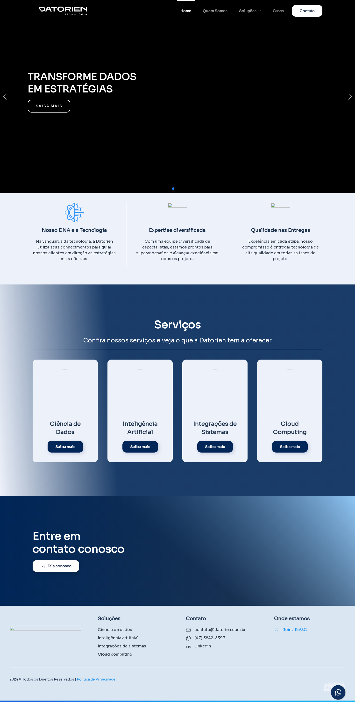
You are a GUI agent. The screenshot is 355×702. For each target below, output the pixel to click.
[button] (5, 96)
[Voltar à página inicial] (63, 11)
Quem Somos (215, 10)
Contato (307, 10)
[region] (177, 96)
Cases (278, 10)
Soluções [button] (247, 10)
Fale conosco (59, 566)
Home (185, 10)
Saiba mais (65, 446)
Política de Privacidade (96, 679)
